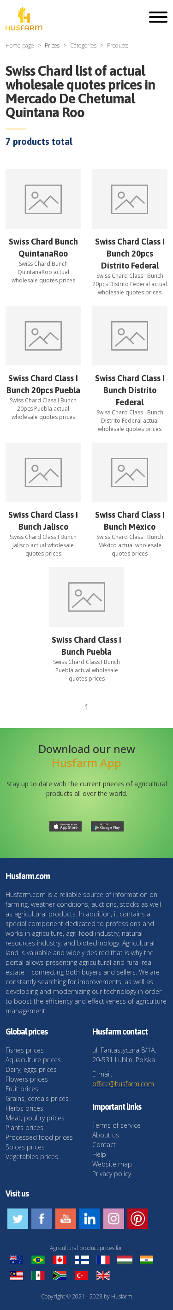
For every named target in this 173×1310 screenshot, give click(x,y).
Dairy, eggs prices (31, 1069)
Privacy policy (111, 1173)
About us (105, 1135)
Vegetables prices (32, 1156)
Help (99, 1154)
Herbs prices (24, 1108)
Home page (20, 45)
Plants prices (24, 1127)
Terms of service (116, 1125)
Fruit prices (22, 1088)
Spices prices (25, 1147)
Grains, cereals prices (37, 1098)
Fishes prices (25, 1050)
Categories (83, 45)
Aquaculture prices (33, 1059)
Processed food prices (39, 1137)
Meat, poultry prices (35, 1117)
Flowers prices (27, 1079)
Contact (104, 1144)
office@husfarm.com (123, 1083)
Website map (112, 1164)
